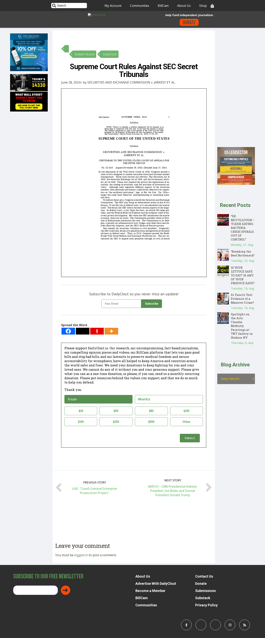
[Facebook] (68, 331)
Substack (202, 598)
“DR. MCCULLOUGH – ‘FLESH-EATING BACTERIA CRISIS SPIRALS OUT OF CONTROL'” (243, 227)
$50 (116, 411)
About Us (184, 5)
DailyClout (110, 54)
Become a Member (150, 591)
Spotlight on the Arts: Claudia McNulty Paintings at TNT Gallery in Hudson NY (242, 325)
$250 (116, 422)
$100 (186, 411)
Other (187, 422)
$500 (151, 422)
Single (72, 399)
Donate (189, 22)
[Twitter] (82, 331)
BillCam (163, 5)
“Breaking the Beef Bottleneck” (243, 253)
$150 (81, 422)
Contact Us (204, 576)
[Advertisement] (236, 89)
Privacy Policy (206, 605)
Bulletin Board (84, 54)
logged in (81, 555)
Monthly (144, 399)
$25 (81, 411)
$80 (151, 411)
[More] (111, 331)
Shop (203, 5)
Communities (139, 5)
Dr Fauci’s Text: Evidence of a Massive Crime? (242, 298)
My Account (113, 5)
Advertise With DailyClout (155, 583)
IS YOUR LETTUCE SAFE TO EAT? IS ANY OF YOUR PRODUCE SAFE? (243, 275)
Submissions (205, 591)
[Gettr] (97, 331)
